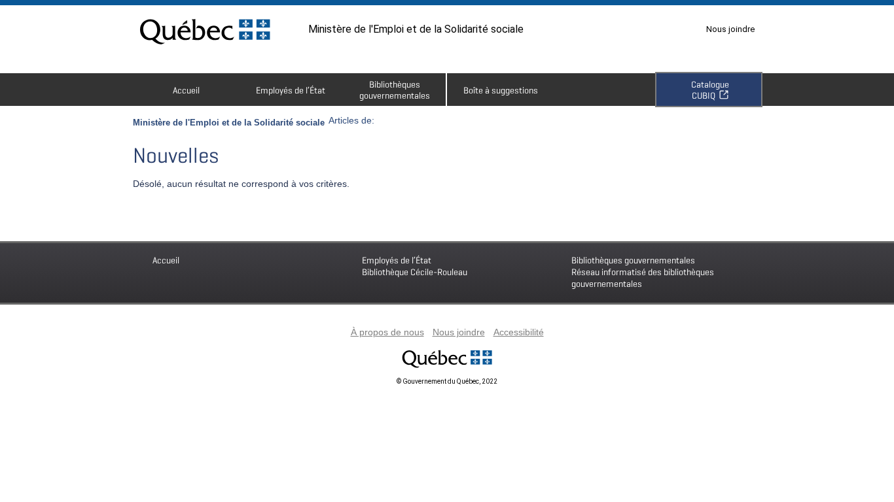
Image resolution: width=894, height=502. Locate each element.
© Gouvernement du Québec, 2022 (447, 381)
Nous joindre (730, 29)
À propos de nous (387, 332)
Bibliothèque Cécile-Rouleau (414, 265)
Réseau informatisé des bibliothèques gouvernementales (642, 271)
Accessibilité (518, 332)
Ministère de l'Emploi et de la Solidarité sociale (416, 29)
